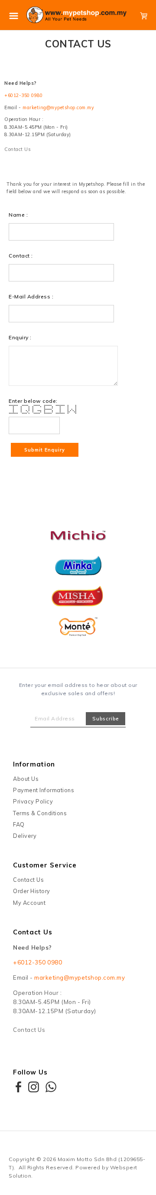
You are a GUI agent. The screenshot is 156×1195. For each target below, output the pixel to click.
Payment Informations (43, 790)
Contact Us (17, 149)
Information (34, 764)
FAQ (19, 824)
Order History (31, 890)
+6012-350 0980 (23, 95)
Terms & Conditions (40, 813)
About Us (26, 778)
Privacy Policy (33, 801)
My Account (29, 902)
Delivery (24, 835)
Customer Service (45, 865)
